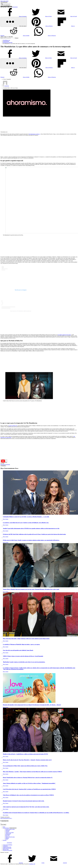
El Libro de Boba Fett (13, 425)
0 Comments (3, 465)
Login (5, 36)
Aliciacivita (6, 85)
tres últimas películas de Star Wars (64, 334)
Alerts (2, 36)
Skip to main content (4, 1)
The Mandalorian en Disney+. (34, 134)
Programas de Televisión (5, 464)
